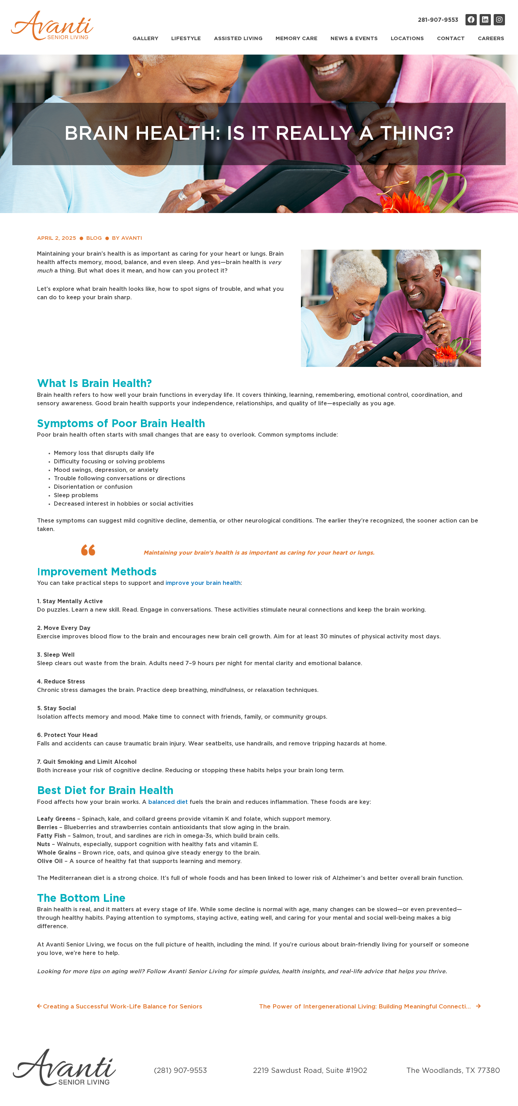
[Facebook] (471, 19)
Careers (491, 38)
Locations (407, 38)
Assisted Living (238, 38)
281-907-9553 (438, 20)
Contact (451, 38)
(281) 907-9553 (180, 1070)
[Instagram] (499, 19)
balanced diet (168, 802)
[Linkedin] (485, 19)
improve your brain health (202, 583)
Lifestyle (186, 38)
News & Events (354, 38)
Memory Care (296, 38)
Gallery (145, 38)
